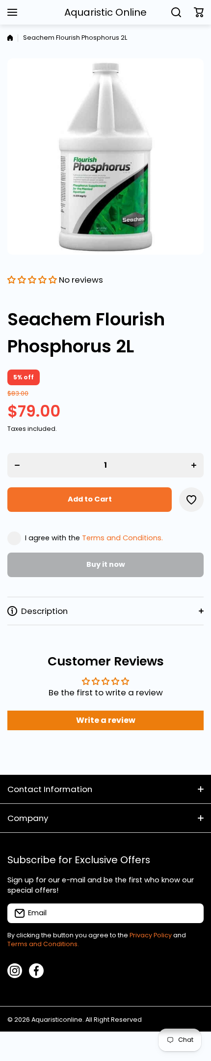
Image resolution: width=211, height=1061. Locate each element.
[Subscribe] (191, 913)
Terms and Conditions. (122, 538)
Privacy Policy (151, 935)
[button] (199, 12)
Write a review (105, 720)
